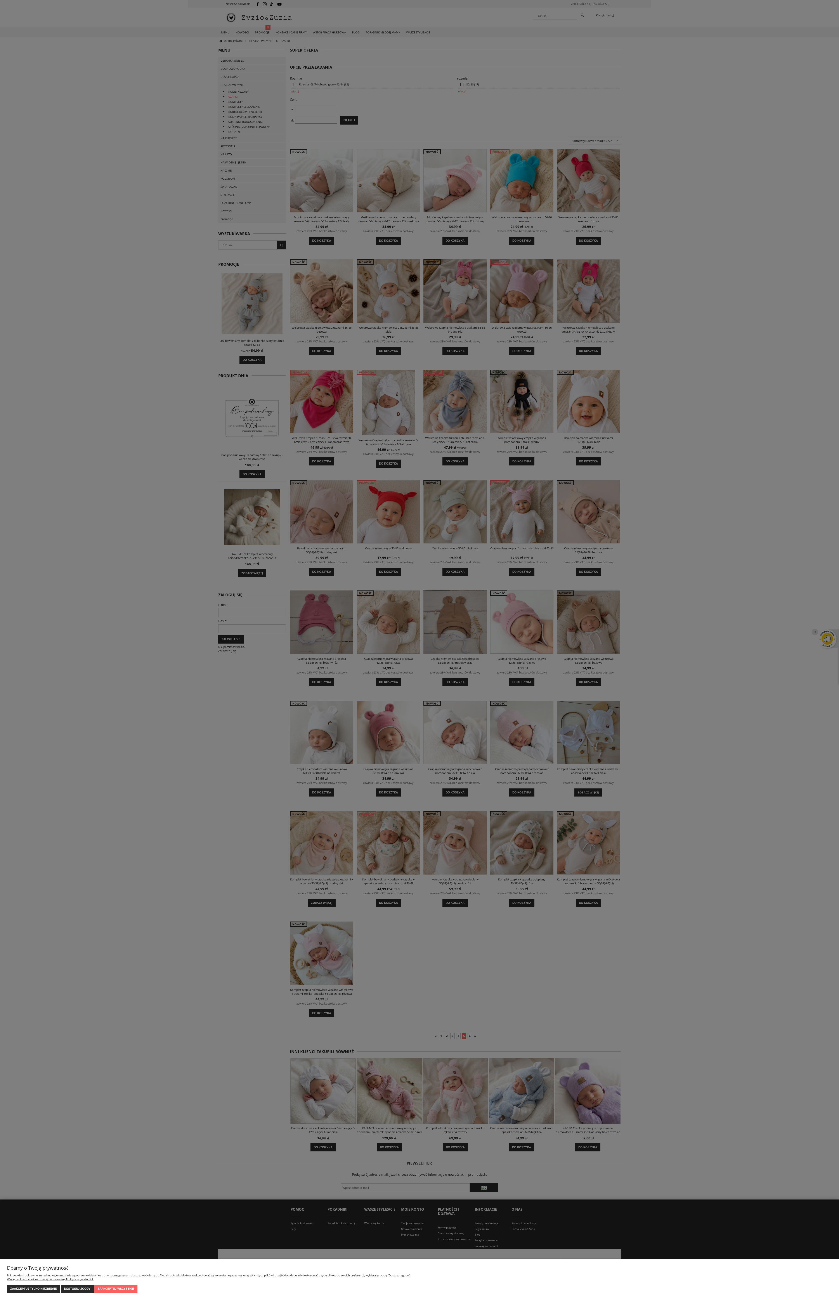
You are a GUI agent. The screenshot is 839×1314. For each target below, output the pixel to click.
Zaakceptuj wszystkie (116, 1288)
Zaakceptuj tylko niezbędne (33, 1288)
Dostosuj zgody (77, 1288)
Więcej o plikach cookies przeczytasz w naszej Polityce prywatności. (50, 1279)
